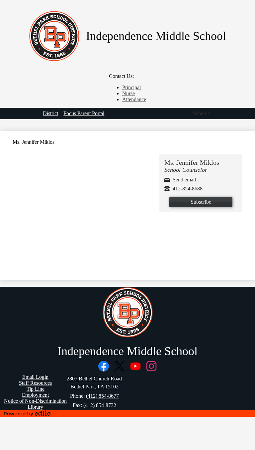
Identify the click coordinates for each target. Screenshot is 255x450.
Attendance (134, 99)
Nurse (128, 93)
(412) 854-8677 (102, 396)
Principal (131, 87)
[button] (201, 113)
